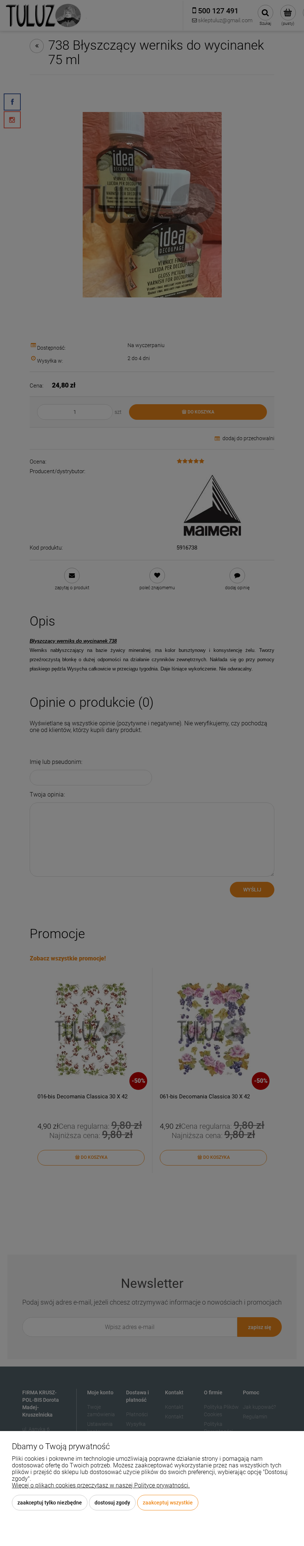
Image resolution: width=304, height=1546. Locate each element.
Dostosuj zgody (112, 1503)
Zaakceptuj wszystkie (168, 1503)
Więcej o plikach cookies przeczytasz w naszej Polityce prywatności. (101, 1485)
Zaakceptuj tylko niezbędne (49, 1503)
